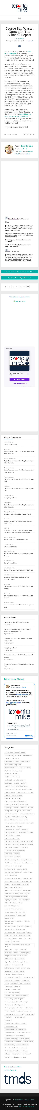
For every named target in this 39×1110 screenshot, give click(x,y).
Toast (12, 1011)
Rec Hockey (18, 962)
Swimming (14, 983)
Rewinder (7, 965)
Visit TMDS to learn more (26, 1106)
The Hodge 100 (19, 999)
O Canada (28, 938)
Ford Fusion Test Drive (26, 844)
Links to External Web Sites (13, 912)
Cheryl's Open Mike (10, 444)
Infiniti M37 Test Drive (11, 893)
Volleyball (7, 1054)
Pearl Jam (23, 949)
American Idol (9, 755)
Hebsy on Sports (22, 869)
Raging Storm (9, 962)
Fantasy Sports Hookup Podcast (14, 823)
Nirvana (21, 938)
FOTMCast (8, 850)
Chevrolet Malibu (10, 792)
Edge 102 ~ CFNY (10, 817)
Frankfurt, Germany (19, 850)
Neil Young (8, 938)
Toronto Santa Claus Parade (13, 1042)
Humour (7, 884)
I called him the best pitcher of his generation (18, 115)
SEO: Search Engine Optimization (14, 974)
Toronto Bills (8, 1017)
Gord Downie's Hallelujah (12, 863)
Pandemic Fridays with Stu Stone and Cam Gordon (17, 945)
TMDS (20, 151)
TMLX (6, 1011)
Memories (21, 926)
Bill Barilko (8, 771)
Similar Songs (9, 977)
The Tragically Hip (10, 1008)
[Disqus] (19, 189)
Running (16, 971)
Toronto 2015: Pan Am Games (14, 1014)
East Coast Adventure (11, 814)
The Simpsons (9, 1005)
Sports (7, 983)
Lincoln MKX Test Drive (12, 906)
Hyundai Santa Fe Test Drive (13, 887)
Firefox (19, 826)
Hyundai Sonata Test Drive (12, 890)
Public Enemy (9, 959)
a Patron (27, 154)
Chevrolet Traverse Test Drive (13, 795)
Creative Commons (29, 1100)
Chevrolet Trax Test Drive (12, 798)
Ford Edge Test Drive (11, 832)
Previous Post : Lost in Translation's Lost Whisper (20, 272)
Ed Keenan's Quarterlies (27, 814)
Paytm (16, 949)
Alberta (23, 752)
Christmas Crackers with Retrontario (15, 801)
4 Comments (29, 41)
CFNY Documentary (22, 786)
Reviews (26, 962)
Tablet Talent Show (24, 983)
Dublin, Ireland (27, 811)
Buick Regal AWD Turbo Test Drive (15, 780)
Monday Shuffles (10, 932)
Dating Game (9, 811)
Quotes (17, 959)
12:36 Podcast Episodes (12, 752)
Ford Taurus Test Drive (11, 847)
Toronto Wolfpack (22, 1045)
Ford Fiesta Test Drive (11, 841)
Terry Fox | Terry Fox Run (12, 989)
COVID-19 (23, 807)
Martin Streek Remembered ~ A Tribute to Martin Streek (17, 922)
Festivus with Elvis (10, 826)
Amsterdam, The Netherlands (23, 755)
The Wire (20, 1008)
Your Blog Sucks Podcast (18, 1057)
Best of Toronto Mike (11, 768)
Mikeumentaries (9, 929)
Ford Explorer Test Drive (12, 838)
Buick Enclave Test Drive (12, 774)
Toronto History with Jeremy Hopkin (15, 1023)
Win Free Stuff (26, 1054)
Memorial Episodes (10, 926)
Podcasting (8, 953)
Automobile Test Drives (12, 761)
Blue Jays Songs (17, 771)
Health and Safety (10, 869)
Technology (8, 986)
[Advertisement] (19, 324)
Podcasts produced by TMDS (12, 1067)
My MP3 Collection (24, 935)
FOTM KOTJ (24, 847)
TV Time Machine (10, 1051)
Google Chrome (26, 860)
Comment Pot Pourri (11, 804)
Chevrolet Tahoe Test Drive (25, 792)
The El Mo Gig (9, 999)
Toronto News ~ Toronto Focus (14, 1035)
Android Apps (15, 758)
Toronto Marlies (9, 1032)
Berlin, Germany (25, 761)
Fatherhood (29, 823)
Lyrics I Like (21, 915)
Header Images (17, 866)
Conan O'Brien (23, 804)
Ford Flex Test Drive (26, 841)
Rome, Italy (8, 971)
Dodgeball (18, 811)
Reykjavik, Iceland (17, 965)
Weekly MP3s (16, 1054)
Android (7, 758)
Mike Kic (28, 926)
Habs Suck (8, 866)
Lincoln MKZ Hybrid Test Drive (14, 909)
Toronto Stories (28, 1042)
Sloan (16, 977)
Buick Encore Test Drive (12, 777)
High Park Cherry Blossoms (13, 872)
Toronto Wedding (10, 1045)
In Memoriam (27, 890)
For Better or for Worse (12, 829)
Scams (22, 971)
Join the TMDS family (10, 1070)
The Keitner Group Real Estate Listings (16, 1002)
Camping (23, 783)
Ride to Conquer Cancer (12, 968)
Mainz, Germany (9, 918)
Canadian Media (9, 786)
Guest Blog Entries (27, 863)
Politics (15, 953)
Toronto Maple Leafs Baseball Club (15, 1029)
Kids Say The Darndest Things (13, 903)
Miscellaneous (20, 929)
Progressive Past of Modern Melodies (16, 956)
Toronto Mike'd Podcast (23, 1032)
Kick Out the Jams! (24, 900)
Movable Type (21, 932)
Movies (29, 932)
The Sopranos (19, 1005)
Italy (29, 893)
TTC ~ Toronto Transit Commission (15, 1048)
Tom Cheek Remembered (23, 1011)
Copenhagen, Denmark (11, 807)
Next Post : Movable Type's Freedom (19, 278)
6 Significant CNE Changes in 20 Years (16, 539)
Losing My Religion (10, 915)
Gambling (16, 854)
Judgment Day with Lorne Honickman (16, 897)
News (15, 938)
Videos (25, 1051)
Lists (24, 912)
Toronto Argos (29, 1014)
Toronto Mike (20, 38)
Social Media (25, 980)
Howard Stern (27, 878)
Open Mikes (15, 941)
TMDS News (28, 1008)
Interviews (23, 893)
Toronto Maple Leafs (11, 1026)
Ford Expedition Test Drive (12, 835)
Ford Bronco (24, 829)
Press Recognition (25, 953)
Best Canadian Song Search (13, 764)
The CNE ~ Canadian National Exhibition (16, 995)
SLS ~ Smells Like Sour (26, 977)
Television (17, 986)
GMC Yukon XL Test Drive (12, 857)
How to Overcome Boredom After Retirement (18, 570)
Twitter (19, 1051)
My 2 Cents (13, 935)
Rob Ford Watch (25, 968)
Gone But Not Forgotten (12, 860)
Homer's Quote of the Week (13, 878)
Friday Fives (8, 854)
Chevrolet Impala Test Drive (24, 789)
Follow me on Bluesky (14, 679)
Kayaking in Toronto (11, 900)
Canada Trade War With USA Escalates (16, 622)
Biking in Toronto (25, 768)
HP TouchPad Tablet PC (12, 881)
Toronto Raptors (24, 1038)
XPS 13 (7, 1057)
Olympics (7, 941)
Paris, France (8, 949)
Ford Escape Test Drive (26, 832)
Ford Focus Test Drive (11, 844)
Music (6, 935)
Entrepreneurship (22, 817)
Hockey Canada (27, 872)
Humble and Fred (26, 881)
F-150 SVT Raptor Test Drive (13, 820)
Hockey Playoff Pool (11, 875)
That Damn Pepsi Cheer (12, 992)
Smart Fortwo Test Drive (12, 980)
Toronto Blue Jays (12, 134)
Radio (22, 959)
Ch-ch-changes (9, 789)
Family (25, 820)
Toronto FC (8, 1020)
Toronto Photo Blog (11, 1038)
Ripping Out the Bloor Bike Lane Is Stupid (17, 514)
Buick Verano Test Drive (12, 783)
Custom (30, 807)
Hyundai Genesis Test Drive (20, 884)
